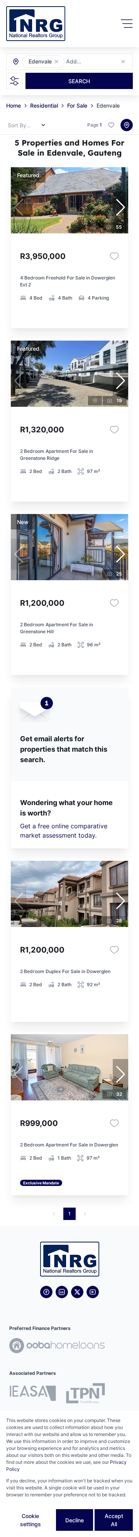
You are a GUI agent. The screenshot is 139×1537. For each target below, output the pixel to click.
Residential (44, 105)
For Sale (77, 105)
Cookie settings (30, 1520)
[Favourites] (114, 256)
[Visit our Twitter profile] (77, 1292)
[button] (56, 61)
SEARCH (79, 81)
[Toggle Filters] (14, 81)
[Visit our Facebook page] (46, 1292)
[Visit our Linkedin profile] (62, 1292)
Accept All (114, 1520)
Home (13, 105)
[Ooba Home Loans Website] (57, 1346)
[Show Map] (126, 125)
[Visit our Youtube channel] (92, 1292)
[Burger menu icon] (126, 23)
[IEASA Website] (32, 1394)
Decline (74, 1520)
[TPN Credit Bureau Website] (85, 1394)
